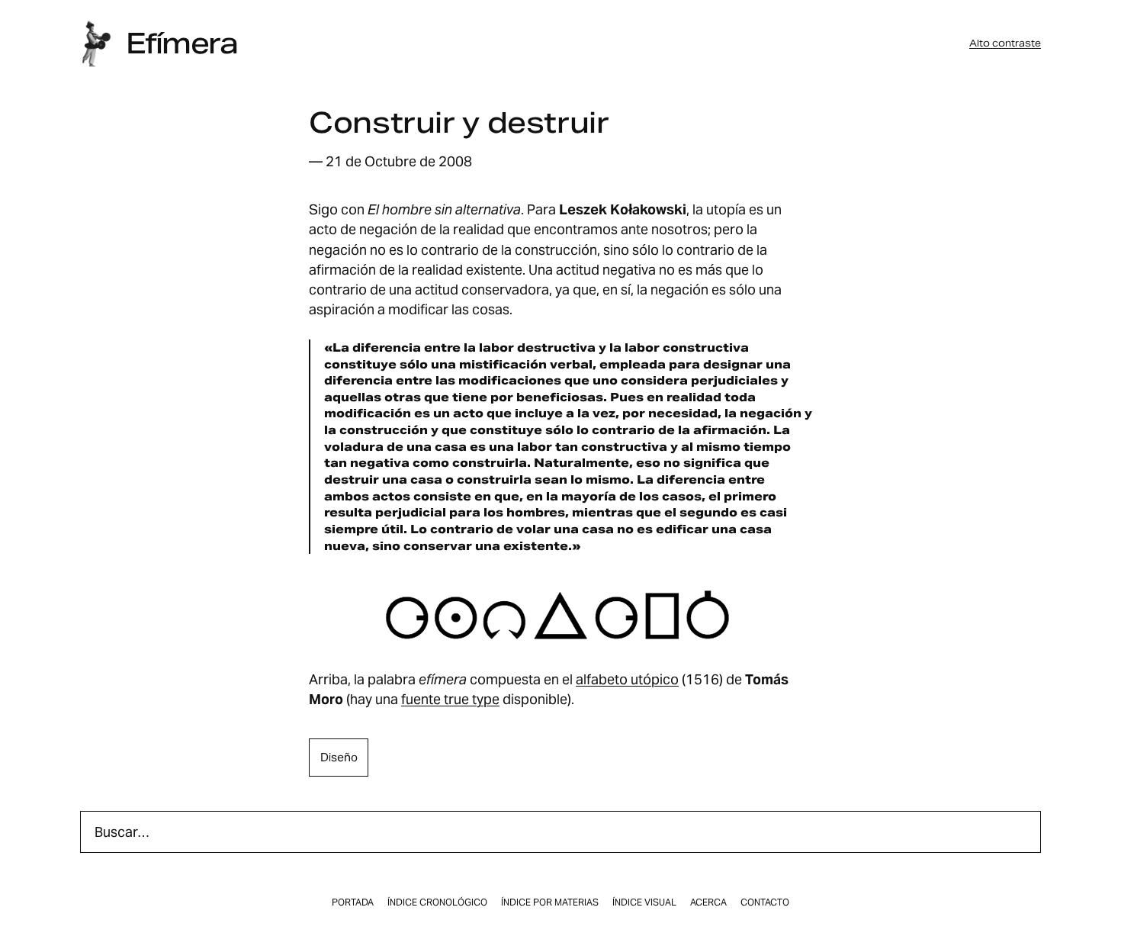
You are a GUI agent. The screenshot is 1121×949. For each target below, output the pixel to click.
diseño (339, 757)
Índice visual (644, 902)
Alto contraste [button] (1005, 43)
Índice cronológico (437, 902)
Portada (353, 902)
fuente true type (450, 699)
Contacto (764, 902)
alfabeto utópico (627, 679)
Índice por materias (550, 902)
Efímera (181, 43)
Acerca (708, 902)
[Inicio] (96, 44)
